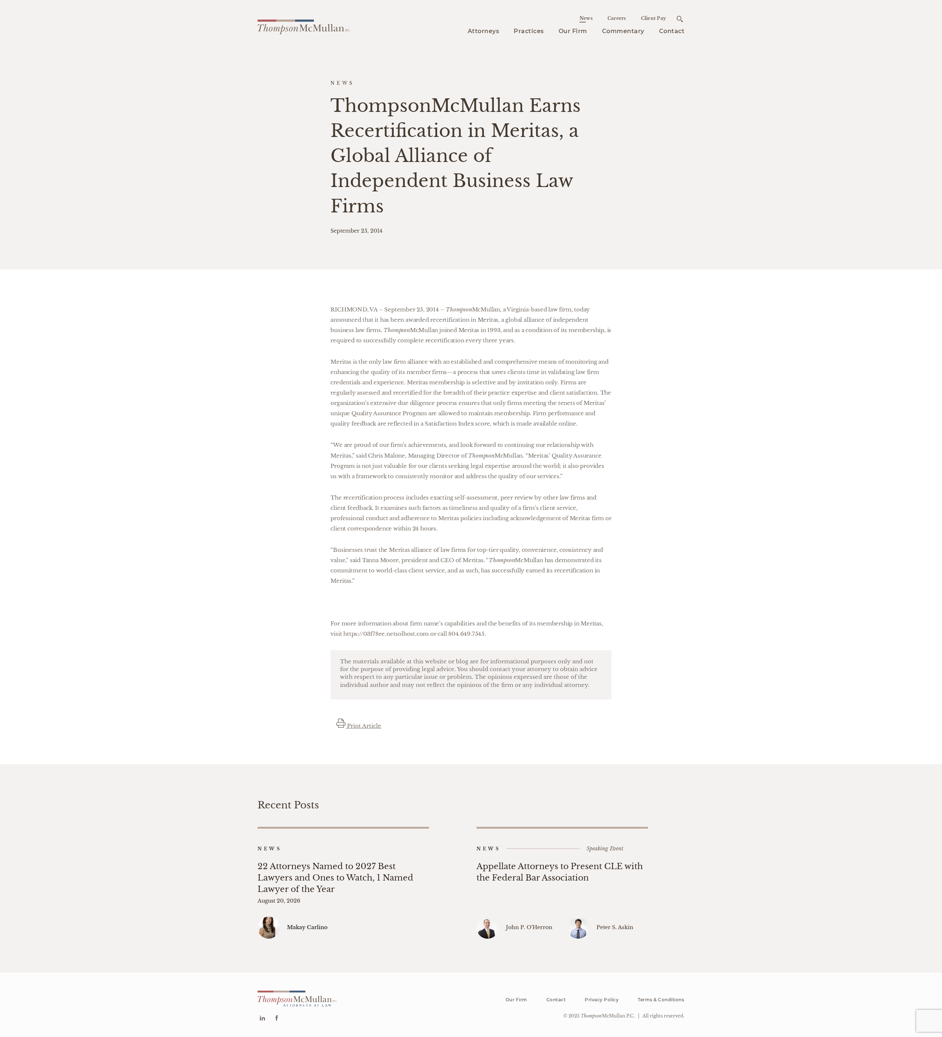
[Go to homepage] (304, 25)
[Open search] (679, 19)
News (586, 18)
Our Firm (573, 31)
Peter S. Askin (614, 927)
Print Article (363, 725)
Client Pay (653, 18)
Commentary (623, 31)
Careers (617, 18)
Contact (672, 31)
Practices (529, 31)
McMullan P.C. (608, 1016)
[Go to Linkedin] (262, 1018)
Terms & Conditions (661, 999)
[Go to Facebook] (276, 1018)
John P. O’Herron (529, 927)
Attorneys (483, 31)
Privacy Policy (602, 999)
